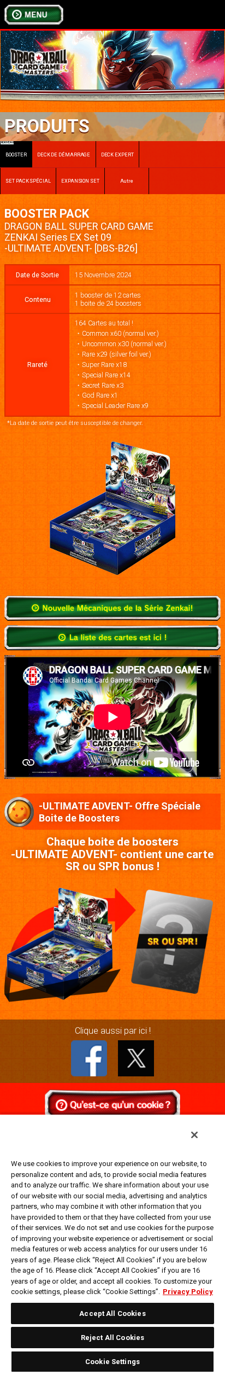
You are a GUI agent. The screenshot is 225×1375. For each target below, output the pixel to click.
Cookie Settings (112, 1361)
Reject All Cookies (112, 1337)
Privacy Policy (188, 1291)
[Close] (194, 1135)
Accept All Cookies (112, 1313)
